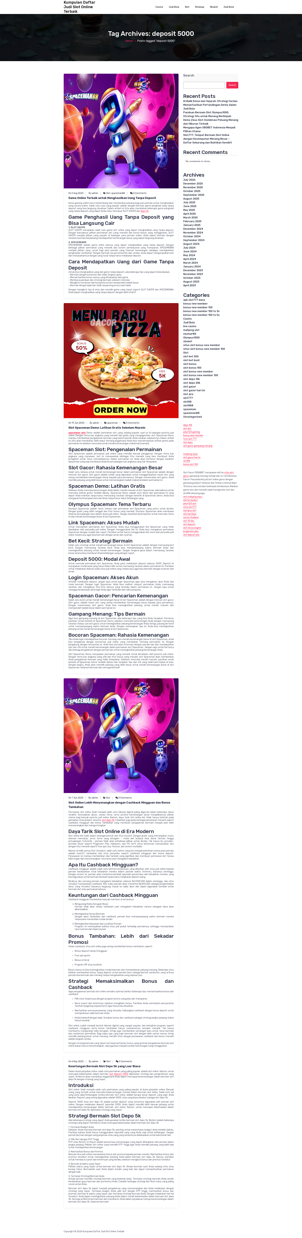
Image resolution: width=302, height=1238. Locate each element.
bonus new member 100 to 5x (201, 314)
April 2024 (189, 259)
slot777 (188, 397)
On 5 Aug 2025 (76, 193)
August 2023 (191, 281)
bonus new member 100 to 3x (201, 311)
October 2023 (191, 277)
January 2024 (192, 266)
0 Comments (139, 193)
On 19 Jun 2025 (76, 423)
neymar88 (189, 333)
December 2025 (193, 183)
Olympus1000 (191, 337)
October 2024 (192, 236)
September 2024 (193, 240)
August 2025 (191, 198)
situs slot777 (189, 507)
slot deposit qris (191, 534)
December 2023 (193, 270)
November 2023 (193, 274)
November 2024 (193, 232)
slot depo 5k (108, 820)
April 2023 (189, 285)
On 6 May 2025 (76, 1061)
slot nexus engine (192, 528)
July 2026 (189, 179)
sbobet (187, 341)
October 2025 (191, 191)
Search (188, 75)
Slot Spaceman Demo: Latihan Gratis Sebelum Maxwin (106, 427)
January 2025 (192, 225)
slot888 (188, 405)
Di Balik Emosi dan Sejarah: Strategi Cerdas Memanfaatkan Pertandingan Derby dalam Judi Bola (210, 105)
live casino (189, 326)
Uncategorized (192, 416)
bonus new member (195, 303)
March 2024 (190, 262)
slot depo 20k (191, 382)
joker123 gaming (191, 432)
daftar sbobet (190, 500)
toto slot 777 (190, 439)
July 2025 (189, 202)
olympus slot (189, 510)
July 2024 (189, 247)
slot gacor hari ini (194, 390)
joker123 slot (189, 503)
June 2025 (189, 206)
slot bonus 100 (192, 367)
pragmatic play (191, 531)
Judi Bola (174, 7)
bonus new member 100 (198, 307)
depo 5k (145, 211)
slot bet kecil (191, 360)
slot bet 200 (191, 356)
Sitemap (199, 7)
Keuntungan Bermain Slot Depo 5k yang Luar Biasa (104, 1066)
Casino (159, 7)
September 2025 (193, 194)
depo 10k (187, 425)
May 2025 (189, 210)
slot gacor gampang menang (197, 446)
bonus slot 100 (190, 464)
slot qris (188, 394)
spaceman (112, 423)
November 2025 (193, 187)
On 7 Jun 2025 (75, 797)
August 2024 (191, 243)
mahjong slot (191, 330)
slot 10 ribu (188, 521)
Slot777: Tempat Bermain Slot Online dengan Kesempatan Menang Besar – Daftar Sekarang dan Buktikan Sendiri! (207, 139)
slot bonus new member (198, 371)
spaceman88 (118, 193)
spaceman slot (77, 432)
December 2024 (193, 228)
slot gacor (189, 386)
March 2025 (190, 217)
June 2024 (190, 251)
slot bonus (189, 363)
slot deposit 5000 (118, 1074)
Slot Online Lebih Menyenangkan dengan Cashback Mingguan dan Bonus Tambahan (119, 805)
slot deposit (189, 524)
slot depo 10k (191, 379)
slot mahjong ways (192, 496)
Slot (187, 7)
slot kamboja (189, 514)
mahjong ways (190, 454)
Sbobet (214, 7)
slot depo (188, 442)
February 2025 (192, 221)
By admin (93, 193)
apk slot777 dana (194, 299)
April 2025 (189, 213)
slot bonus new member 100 (200, 375)
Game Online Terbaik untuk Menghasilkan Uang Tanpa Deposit (112, 198)
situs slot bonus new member (201, 345)
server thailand (191, 517)
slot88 (187, 401)
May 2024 (189, 255)
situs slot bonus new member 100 (204, 348)
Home (129, 41)
